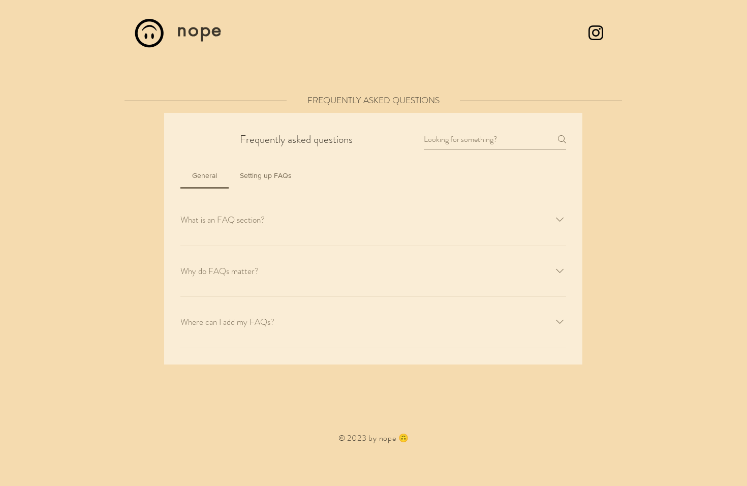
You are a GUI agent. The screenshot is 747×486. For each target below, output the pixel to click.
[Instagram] (596, 33)
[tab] (204, 175)
